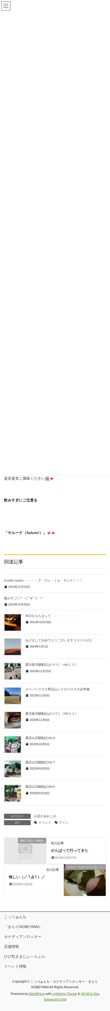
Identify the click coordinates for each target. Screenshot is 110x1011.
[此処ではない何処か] (25, 850)
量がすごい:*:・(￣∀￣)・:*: (23, 598)
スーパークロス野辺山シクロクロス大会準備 (57, 689)
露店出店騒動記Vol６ (40, 787)
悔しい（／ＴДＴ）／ (27, 877)
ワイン (64, 822)
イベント (44, 822)
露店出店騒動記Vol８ (40, 738)
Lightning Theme (64, 994)
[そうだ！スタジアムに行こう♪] (85, 880)
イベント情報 (15, 966)
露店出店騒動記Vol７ (40, 762)
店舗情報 (11, 946)
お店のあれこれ (45, 816)
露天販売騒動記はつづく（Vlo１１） (51, 713)
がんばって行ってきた (69, 850)
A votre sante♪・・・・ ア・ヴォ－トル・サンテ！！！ (43, 580)
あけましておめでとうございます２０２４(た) (58, 640)
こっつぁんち (15, 917)
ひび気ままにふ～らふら (24, 956)
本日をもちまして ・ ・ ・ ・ (52, 616)
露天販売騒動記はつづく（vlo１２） (51, 665)
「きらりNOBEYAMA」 (23, 927)
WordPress (37, 994)
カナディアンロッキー (22, 936)
